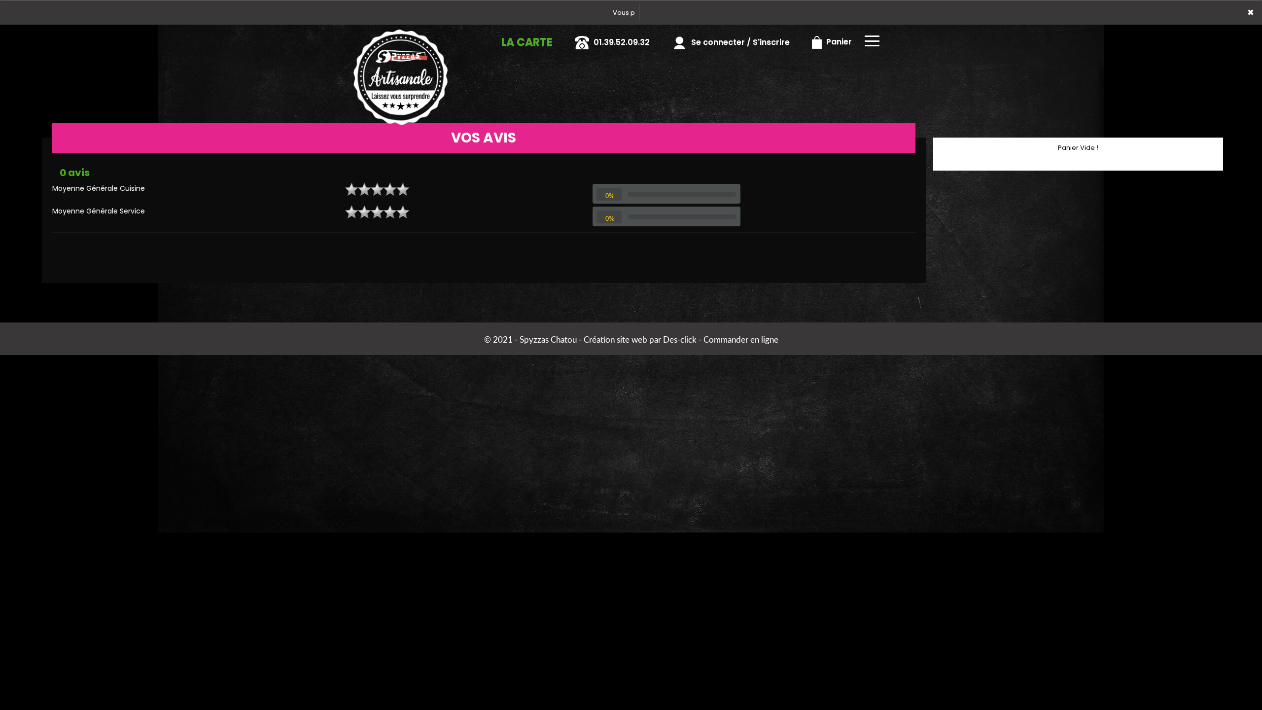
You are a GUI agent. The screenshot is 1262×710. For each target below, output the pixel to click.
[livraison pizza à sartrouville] (400, 38)
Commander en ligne (740, 340)
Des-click (680, 340)
